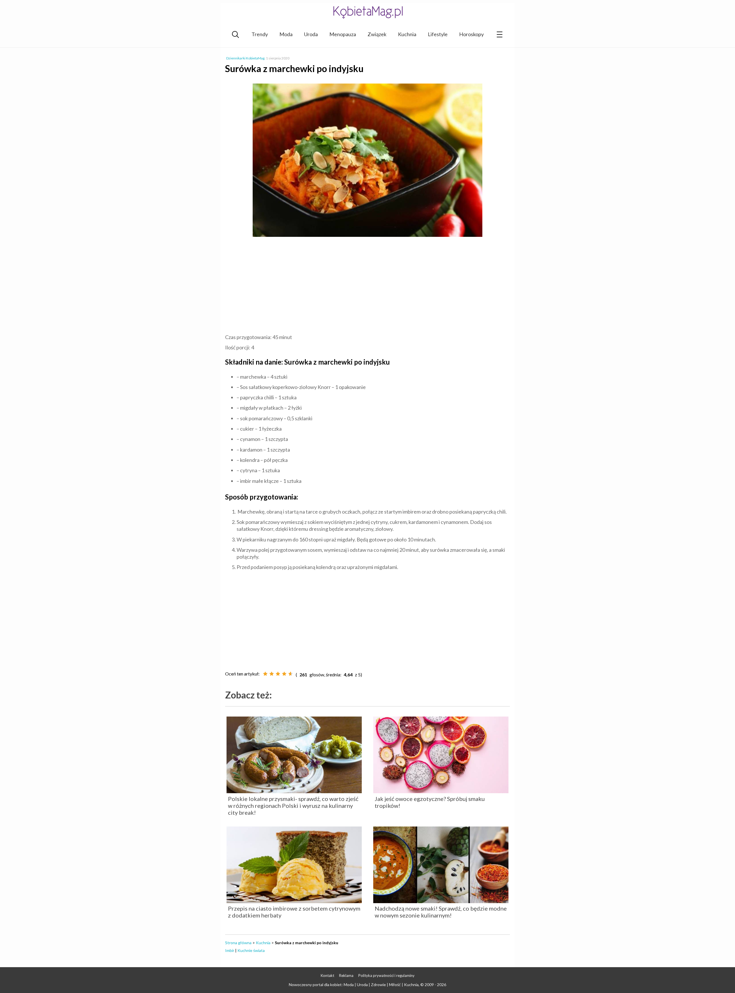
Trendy (260, 34)
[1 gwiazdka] (265, 674)
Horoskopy (471, 34)
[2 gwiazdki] (271, 674)
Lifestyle (438, 34)
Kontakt (327, 975)
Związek (377, 34)
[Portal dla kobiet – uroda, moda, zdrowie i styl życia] (367, 12)
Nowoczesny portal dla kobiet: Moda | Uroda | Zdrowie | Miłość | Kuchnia (354, 984)
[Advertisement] (367, 286)
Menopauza (342, 34)
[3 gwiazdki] (278, 674)
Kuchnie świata (251, 950)
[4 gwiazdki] (284, 674)
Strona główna (238, 942)
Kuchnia (407, 34)
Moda (286, 34)
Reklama (346, 975)
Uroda (311, 34)
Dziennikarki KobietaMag (245, 58)
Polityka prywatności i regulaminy (386, 975)
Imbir (229, 950)
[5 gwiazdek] (290, 674)
